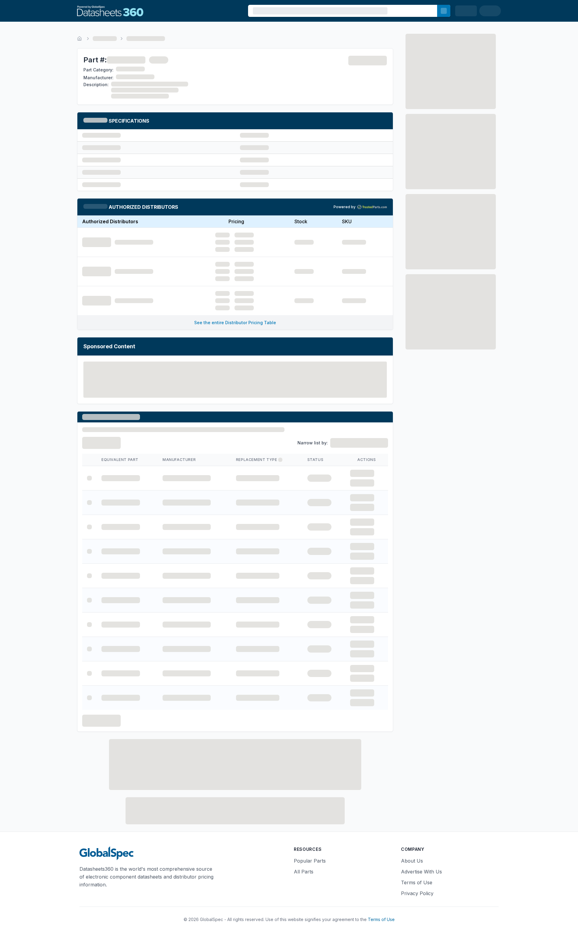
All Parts (303, 872)
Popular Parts (310, 861)
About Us (412, 861)
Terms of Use (416, 882)
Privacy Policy (417, 893)
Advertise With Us (421, 872)
